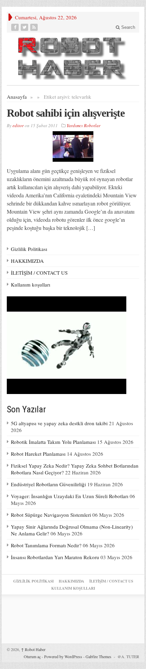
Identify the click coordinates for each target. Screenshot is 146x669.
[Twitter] (25, 27)
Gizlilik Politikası (29, 248)
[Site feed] (34, 27)
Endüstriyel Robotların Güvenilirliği (48, 484)
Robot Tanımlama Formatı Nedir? (46, 545)
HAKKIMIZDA (27, 260)
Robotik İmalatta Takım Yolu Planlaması (53, 441)
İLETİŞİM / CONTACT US (39, 272)
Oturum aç (32, 656)
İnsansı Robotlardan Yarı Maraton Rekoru (55, 557)
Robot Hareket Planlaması (38, 453)
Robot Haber (33, 649)
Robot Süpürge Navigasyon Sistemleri (51, 514)
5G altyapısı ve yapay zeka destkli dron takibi (59, 423)
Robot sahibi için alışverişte (66, 113)
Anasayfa (17, 96)
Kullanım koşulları (30, 284)
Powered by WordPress (63, 656)
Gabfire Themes (98, 656)
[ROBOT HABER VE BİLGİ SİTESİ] (73, 59)
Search (127, 27)
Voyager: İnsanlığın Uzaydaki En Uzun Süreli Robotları (69, 496)
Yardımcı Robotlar (84, 125)
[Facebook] (15, 27)
